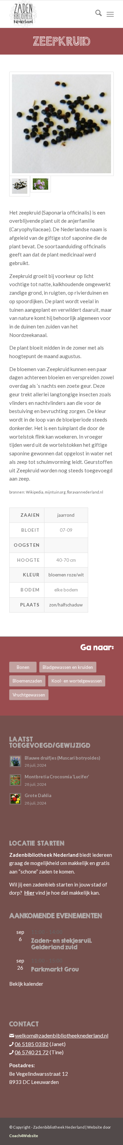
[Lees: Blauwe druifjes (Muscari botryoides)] (15, 761)
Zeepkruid (62, 41)
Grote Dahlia (38, 795)
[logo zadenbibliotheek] (51, 14)
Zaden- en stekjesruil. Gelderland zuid (61, 944)
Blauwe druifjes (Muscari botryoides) (62, 758)
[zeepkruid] (40, 186)
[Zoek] (95, 14)
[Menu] (110, 14)
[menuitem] (95, 14)
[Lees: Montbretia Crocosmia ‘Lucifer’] (15, 780)
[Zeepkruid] (61, 124)
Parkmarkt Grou (55, 969)
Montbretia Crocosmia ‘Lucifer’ (57, 776)
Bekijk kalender (26, 984)
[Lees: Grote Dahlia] (15, 799)
